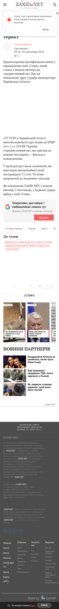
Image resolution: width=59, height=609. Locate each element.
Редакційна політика (49, 552)
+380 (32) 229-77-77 (20, 489)
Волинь (20, 558)
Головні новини (13, 228)
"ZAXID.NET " (11, 450)
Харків (31, 228)
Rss (32, 550)
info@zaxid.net (34, 492)
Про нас (48, 548)
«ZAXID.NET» (21, 484)
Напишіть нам (50, 564)
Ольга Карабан (22, 44)
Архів (6, 571)
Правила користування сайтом (50, 575)
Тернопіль (21, 555)
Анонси (7, 557)
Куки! (32, 605)
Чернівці (20, 565)
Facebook (35, 554)
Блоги (6, 552)
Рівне (19, 568)
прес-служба (28, 78)
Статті (6, 547)
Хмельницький (23, 572)
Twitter (34, 557)
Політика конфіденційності (52, 581)
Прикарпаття (22, 551)
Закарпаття (21, 561)
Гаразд (45, 29)
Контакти (48, 560)
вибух (44, 228)
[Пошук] (54, 4)
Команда (48, 557)
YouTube (34, 561)
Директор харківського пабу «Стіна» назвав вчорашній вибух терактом (28, 243)
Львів (19, 548)
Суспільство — (22, 48)
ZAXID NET (29, 4)
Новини (7, 542)
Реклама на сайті (49, 568)
